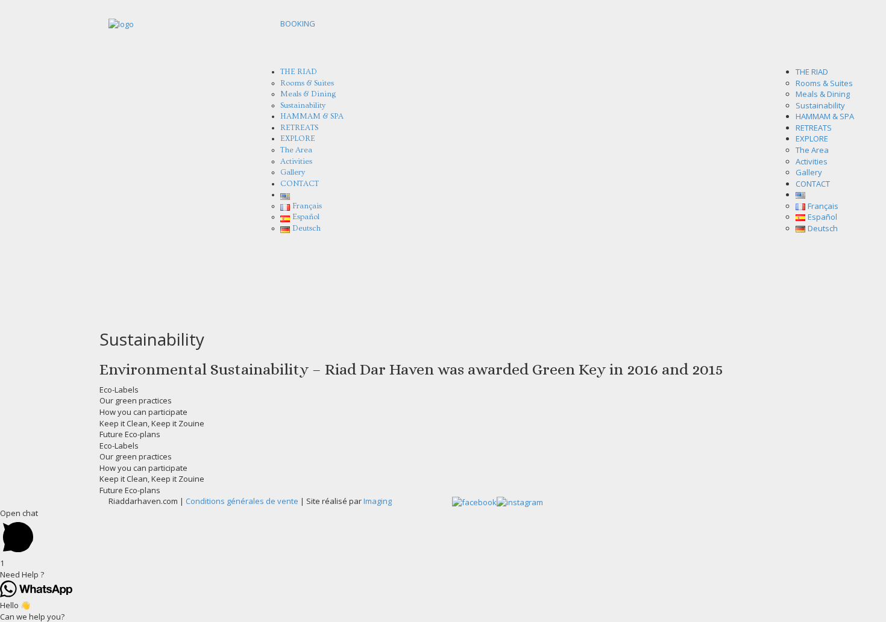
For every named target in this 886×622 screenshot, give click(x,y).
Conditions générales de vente (242, 501)
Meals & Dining (823, 94)
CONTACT (299, 183)
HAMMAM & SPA (825, 116)
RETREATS (814, 127)
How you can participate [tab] (143, 411)
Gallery (809, 172)
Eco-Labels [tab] (119, 389)
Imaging (377, 501)
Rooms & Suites (824, 83)
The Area (812, 150)
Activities (812, 161)
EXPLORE (812, 138)
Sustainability (820, 105)
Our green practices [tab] (135, 400)
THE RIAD (812, 71)
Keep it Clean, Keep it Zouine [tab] (151, 423)
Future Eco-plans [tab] (129, 434)
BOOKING (297, 23)
